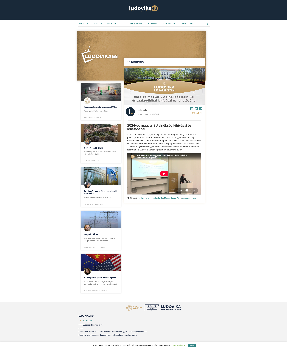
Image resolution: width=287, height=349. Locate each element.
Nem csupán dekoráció (93, 148)
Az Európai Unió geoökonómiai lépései (100, 277)
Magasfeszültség (91, 234)
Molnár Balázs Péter (172, 198)
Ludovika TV (158, 198)
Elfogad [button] (191, 345)
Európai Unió (146, 198)
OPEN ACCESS (187, 24)
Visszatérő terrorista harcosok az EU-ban (100, 107)
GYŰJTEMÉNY (136, 24)
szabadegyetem (189, 198)
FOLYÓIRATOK (169, 24)
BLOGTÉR (97, 24)
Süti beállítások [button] (179, 345)
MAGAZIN (83, 24)
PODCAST (111, 24)
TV (123, 24)
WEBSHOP (152, 24)
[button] (191, 108)
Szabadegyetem (136, 61)
